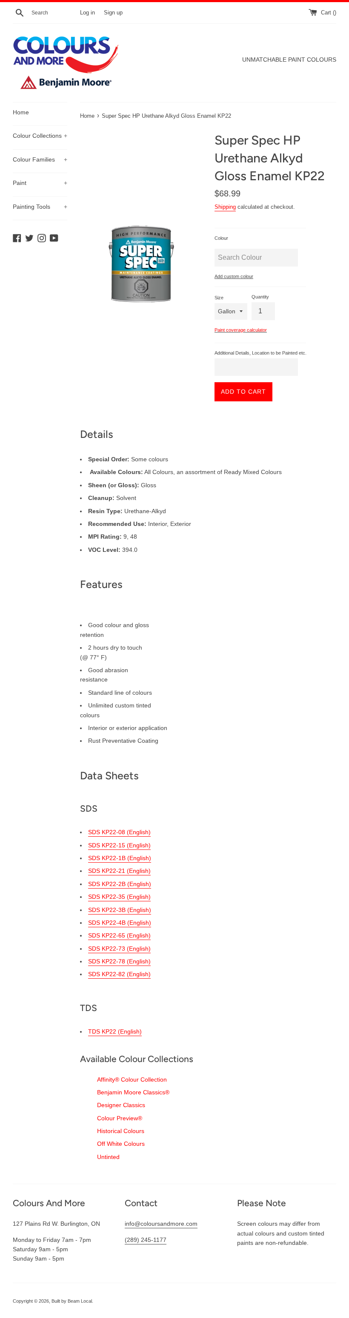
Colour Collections (40, 135)
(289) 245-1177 (145, 1239)
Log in (87, 13)
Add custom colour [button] (234, 276)
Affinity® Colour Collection (132, 1079)
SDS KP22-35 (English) (119, 896)
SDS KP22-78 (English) (119, 961)
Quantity (260, 296)
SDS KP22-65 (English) (119, 935)
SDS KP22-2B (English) (119, 884)
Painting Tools (40, 206)
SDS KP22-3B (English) (119, 909)
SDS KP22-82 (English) (119, 974)
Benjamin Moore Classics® (133, 1092)
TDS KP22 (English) (115, 1031)
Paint (40, 182)
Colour (221, 238)
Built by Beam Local (71, 1301)
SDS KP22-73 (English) (119, 948)
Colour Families (40, 159)
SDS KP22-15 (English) (119, 845)
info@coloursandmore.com (161, 1223)
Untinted (108, 1156)
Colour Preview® (119, 1118)
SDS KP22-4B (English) (119, 922)
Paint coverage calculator (241, 329)
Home (21, 112)
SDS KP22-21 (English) (119, 870)
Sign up (113, 13)
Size (219, 297)
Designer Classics (121, 1105)
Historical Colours (120, 1131)
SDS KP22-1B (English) (119, 858)
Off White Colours (121, 1143)
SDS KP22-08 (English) (119, 832)
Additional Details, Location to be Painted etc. (260, 352)
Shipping (225, 207)
